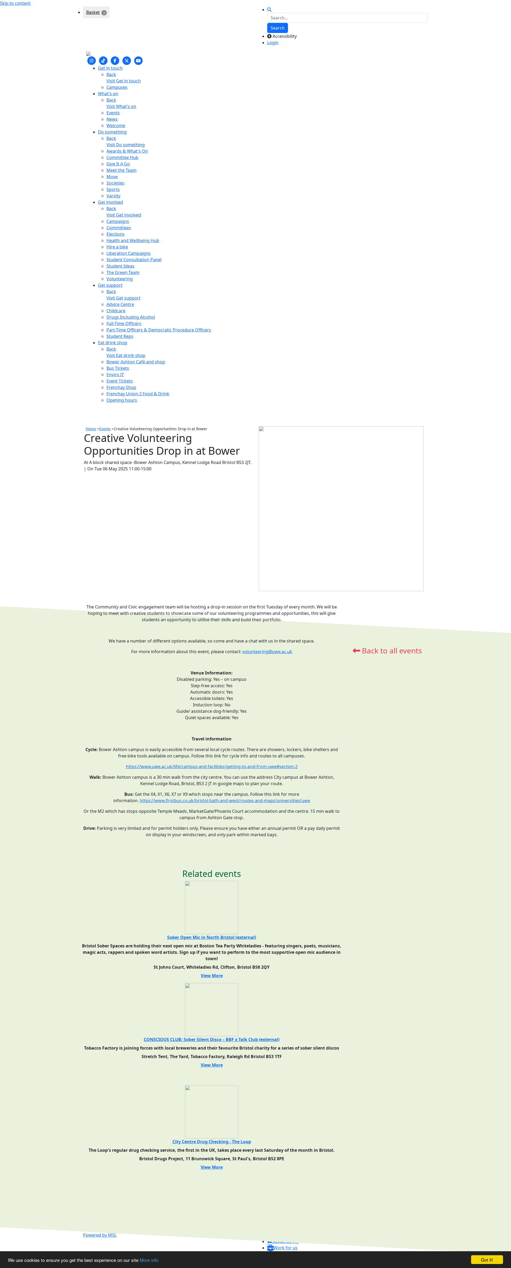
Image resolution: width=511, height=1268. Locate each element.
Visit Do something (125, 145)
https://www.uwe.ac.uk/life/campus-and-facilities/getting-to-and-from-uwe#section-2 (212, 766)
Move (112, 177)
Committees (118, 228)
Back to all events (391, 650)
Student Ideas (120, 266)
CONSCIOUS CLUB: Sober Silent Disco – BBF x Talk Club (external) (211, 1039)
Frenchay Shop (121, 387)
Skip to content (15, 3)
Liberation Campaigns (128, 253)
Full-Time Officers (123, 323)
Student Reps (119, 336)
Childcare (115, 311)
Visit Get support (123, 298)
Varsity (113, 196)
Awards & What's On (127, 151)
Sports (113, 189)
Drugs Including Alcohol (130, 317)
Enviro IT (115, 375)
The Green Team (122, 272)
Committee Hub (122, 157)
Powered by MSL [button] (100, 1235)
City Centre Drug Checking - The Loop (211, 1142)
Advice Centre (120, 304)
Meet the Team (121, 170)
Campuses (116, 87)
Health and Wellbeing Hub (132, 240)
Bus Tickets (117, 368)
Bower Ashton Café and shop (135, 362)
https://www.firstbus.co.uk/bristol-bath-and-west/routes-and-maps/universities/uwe (225, 800)
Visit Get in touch (123, 81)
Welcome (115, 126)
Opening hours (121, 400)
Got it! (487, 1259)
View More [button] (212, 976)
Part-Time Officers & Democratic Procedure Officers (158, 330)
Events (113, 113)
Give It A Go (118, 164)
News (112, 119)
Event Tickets (119, 381)
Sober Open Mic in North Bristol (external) (211, 937)
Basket (93, 12)
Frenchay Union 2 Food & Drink (137, 394)
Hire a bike (117, 247)
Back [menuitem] (111, 74)
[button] (282, 1248)
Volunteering (119, 279)
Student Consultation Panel (134, 260)
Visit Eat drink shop (125, 355)
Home (91, 428)
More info (149, 1260)
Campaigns (117, 221)
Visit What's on (121, 106)
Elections (115, 234)
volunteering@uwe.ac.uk (267, 651)
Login (272, 42)
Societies (115, 183)
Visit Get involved (123, 215)
